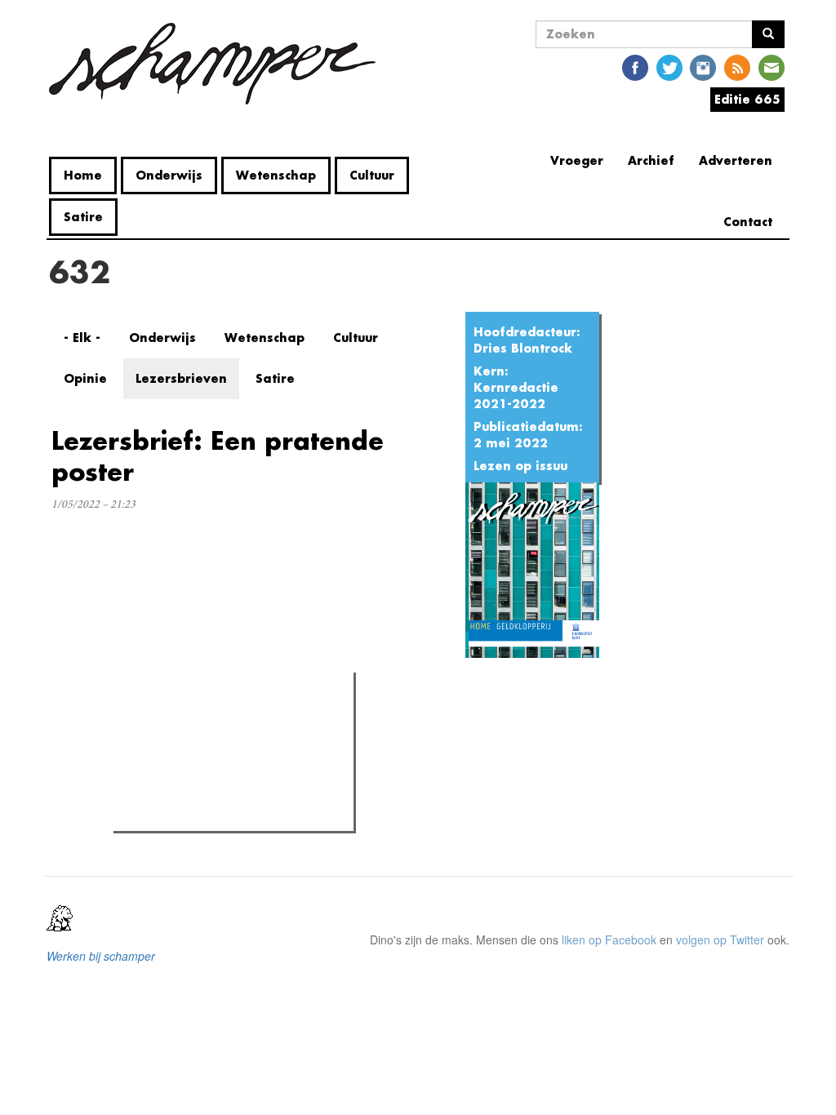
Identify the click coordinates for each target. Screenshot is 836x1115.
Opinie (85, 378)
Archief (651, 160)
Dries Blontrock (523, 348)
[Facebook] (635, 66)
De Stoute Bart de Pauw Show (222, 755)
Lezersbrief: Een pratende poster (217, 455)
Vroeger (576, 160)
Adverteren (735, 160)
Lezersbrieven (181, 378)
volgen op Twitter (720, 939)
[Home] (218, 63)
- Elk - (82, 337)
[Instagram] (703, 66)
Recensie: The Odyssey (207, 814)
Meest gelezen (167, 721)
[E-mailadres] (771, 66)
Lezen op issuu (520, 465)
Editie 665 (747, 99)
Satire (83, 216)
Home (83, 175)
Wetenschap (276, 175)
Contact (747, 221)
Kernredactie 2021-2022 (516, 395)
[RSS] (737, 66)
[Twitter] (669, 66)
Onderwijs (169, 175)
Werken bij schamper (101, 956)
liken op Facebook (609, 939)
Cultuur (371, 175)
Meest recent (263, 721)
